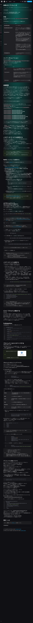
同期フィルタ (14, 522)
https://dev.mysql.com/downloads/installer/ (12, 167)
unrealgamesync (6, 525)
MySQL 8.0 (11, 162)
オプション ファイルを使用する (17, 226)
